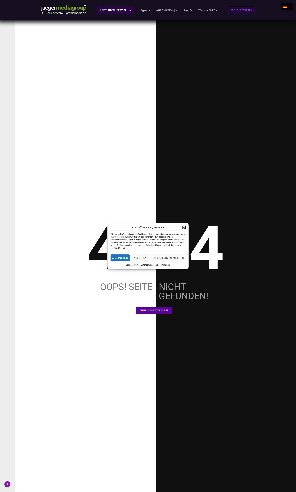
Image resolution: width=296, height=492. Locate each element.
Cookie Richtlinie (133, 265)
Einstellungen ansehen (168, 257)
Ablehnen (140, 257)
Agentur (145, 10)
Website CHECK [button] (207, 10)
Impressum (165, 265)
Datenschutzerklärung (150, 265)
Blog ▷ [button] (188, 10)
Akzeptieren (120, 257)
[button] (183, 227)
